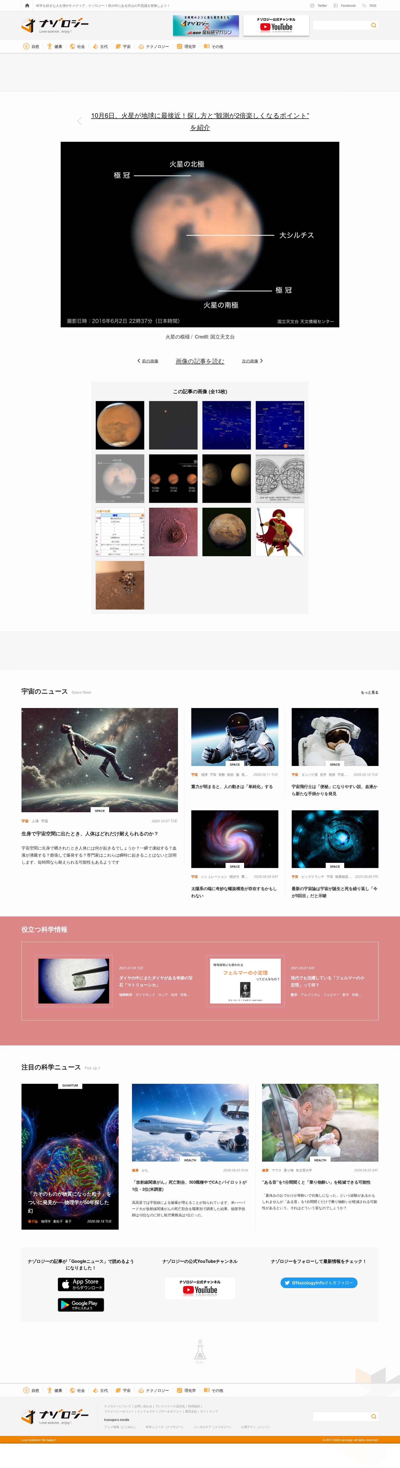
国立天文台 (222, 336)
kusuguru (111, 1419)
